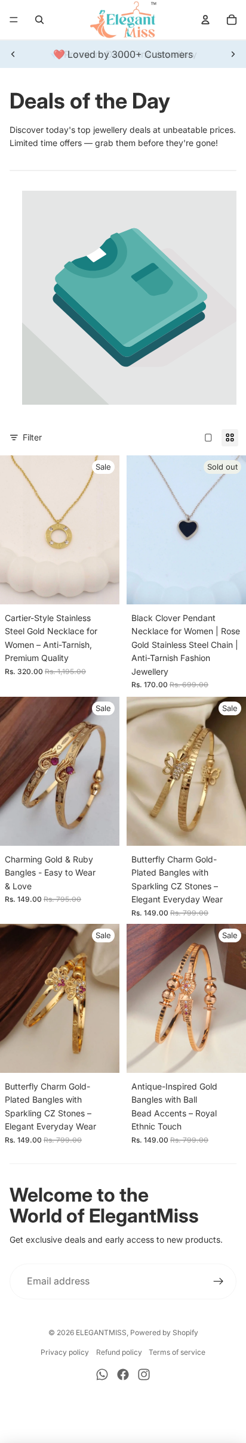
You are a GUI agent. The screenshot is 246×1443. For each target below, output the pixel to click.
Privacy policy (65, 1352)
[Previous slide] (13, 54)
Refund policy (119, 1352)
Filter (32, 437)
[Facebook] (123, 1374)
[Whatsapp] (102, 1374)
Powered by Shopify (164, 1332)
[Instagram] (144, 1374)
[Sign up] (218, 1281)
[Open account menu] (205, 20)
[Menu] (13, 19)
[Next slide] (233, 54)
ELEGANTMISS (101, 1332)
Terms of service (177, 1352)
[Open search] (39, 20)
